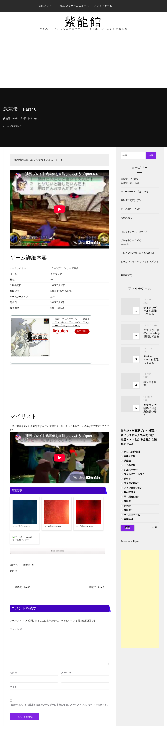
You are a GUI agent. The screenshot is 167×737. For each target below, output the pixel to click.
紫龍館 (83, 22)
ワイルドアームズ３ (133, 474)
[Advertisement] (83, 64)
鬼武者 (127, 501)
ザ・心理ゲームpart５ (21, 526)
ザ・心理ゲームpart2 (21, 540)
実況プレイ (45, 6)
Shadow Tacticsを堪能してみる (151, 359)
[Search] (124, 6)
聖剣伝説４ (129, 492)
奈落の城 (125, 218)
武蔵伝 (127, 461)
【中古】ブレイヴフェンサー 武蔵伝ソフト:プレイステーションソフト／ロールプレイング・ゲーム (71, 322)
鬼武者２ (128, 510)
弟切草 (127, 479)
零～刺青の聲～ (131, 497)
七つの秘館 (129, 465)
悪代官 (127, 506)
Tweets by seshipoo (129, 541)
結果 (154, 527)
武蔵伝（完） (30, 565)
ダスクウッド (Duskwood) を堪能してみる (152, 333)
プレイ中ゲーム (103, 6)
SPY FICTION (130, 483)
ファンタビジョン (132, 488)
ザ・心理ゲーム (129, 209)
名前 (13, 672)
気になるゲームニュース (74, 6)
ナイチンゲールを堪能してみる (150, 310)
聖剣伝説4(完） (128, 200)
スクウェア (56, 274)
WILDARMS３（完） (131, 191)
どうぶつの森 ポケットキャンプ (137, 261)
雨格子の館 (129, 456)
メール (66, 672)
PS (16, 571)
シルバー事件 (130, 470)
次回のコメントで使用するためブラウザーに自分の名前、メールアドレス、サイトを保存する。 (60, 704)
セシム (37, 118)
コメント (16, 629)
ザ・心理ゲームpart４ (53, 526)
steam (123, 244)
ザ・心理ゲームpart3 (84, 526)
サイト (13, 686)
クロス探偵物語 (131, 452)
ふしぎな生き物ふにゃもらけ (135, 253)
